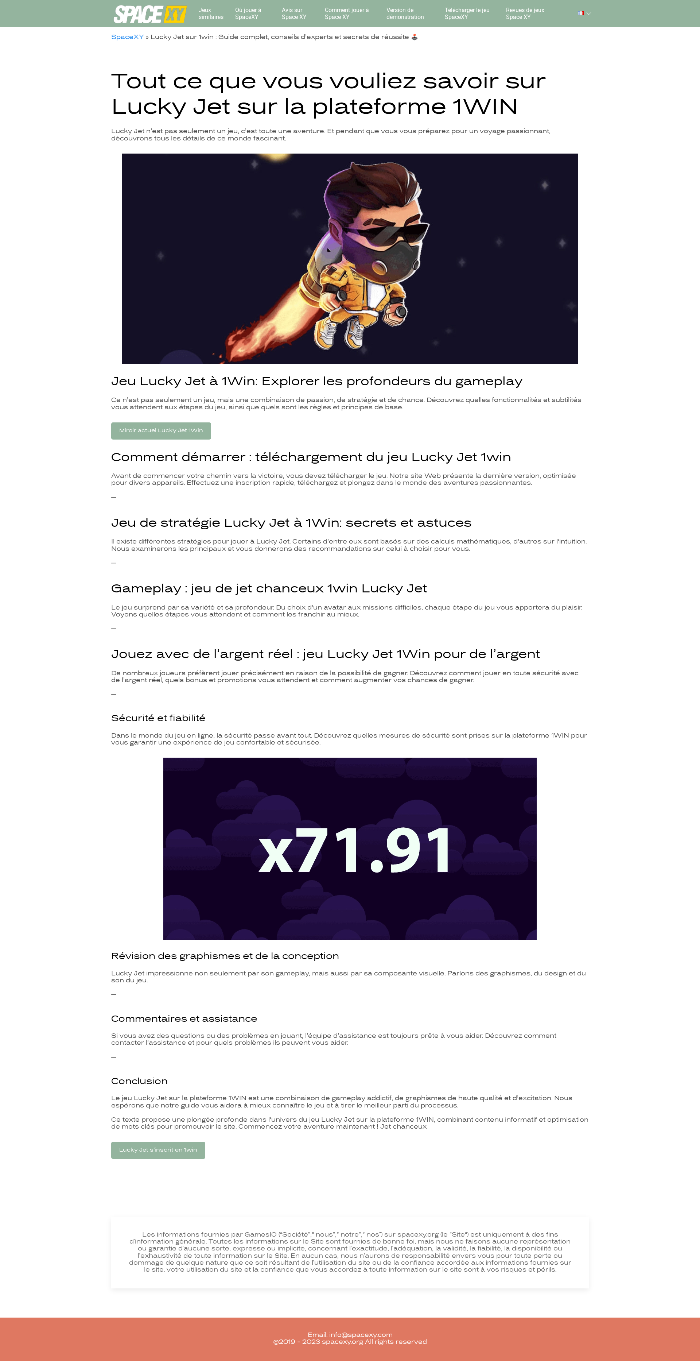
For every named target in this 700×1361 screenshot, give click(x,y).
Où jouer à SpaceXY (248, 13)
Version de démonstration (405, 13)
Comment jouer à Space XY (347, 13)
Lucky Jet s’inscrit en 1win (158, 1150)
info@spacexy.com (361, 1335)
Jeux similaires (211, 13)
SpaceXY (127, 37)
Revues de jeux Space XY (525, 13)
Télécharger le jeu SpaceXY (467, 13)
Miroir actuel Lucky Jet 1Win (161, 430)
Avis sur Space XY (294, 13)
